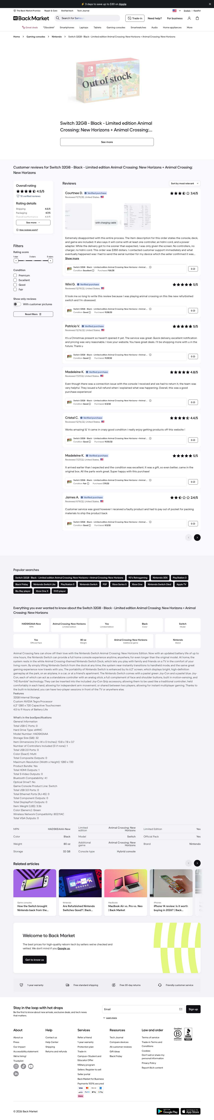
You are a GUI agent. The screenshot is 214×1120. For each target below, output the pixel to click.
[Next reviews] (197, 537)
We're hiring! (19, 1056)
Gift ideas (115, 1051)
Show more (72, 258)
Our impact (19, 1046)
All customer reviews (121, 1046)
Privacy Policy (149, 1062)
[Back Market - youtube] (30, 1066)
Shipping (50, 1046)
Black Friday (116, 1056)
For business (175, 18)
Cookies (146, 1050)
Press (16, 1042)
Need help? (155, 18)
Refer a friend (85, 1037)
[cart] (197, 18)
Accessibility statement (25, 1051)
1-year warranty (85, 1042)
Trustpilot (18, 1060)
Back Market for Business (91, 1078)
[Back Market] (31, 18)
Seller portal (84, 1074)
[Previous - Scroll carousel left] (188, 863)
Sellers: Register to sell (89, 1069)
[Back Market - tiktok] (23, 1066)
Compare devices (119, 1042)
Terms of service (150, 1037)
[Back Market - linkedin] (16, 1073)
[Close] (210, 4)
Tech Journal (116, 1037)
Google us (64, 948)
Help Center (51, 1042)
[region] (107, 893)
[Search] (57, 18)
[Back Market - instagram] (16, 1066)
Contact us (51, 1037)
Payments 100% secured (91, 1083)
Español (197, 10)
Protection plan (86, 1046)
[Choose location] (177, 10)
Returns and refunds (56, 1051)
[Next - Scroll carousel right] (197, 863)
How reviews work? (28, 230)
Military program (86, 1064)
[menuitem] (67, 27)
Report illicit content (152, 1067)
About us (18, 1037)
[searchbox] (90, 18)
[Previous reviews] (188, 537)
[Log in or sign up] (189, 18)
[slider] (16, 260)
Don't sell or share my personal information (153, 1056)
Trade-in (82, 1051)
